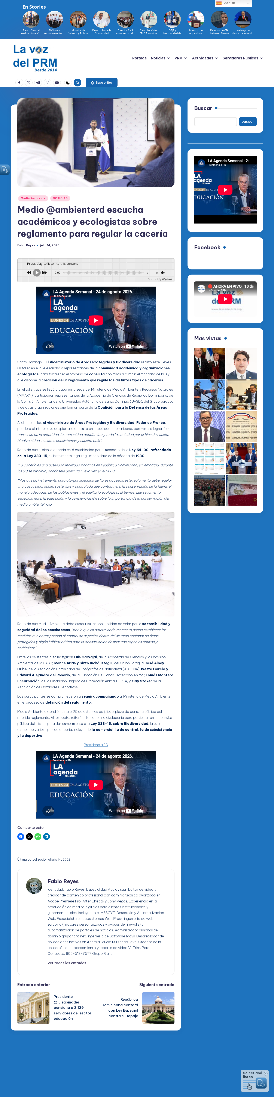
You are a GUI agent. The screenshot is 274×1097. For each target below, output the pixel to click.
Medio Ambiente (33, 198)
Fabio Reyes (63, 881)
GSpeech (167, 279)
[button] (102, 82)
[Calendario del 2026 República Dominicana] (209, 458)
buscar (247, 121)
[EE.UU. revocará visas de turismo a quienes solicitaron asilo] (241, 490)
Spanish (228, 3)
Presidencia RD (96, 745)
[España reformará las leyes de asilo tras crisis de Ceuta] (209, 490)
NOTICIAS (60, 198)
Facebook (207, 247)
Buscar (203, 108)
